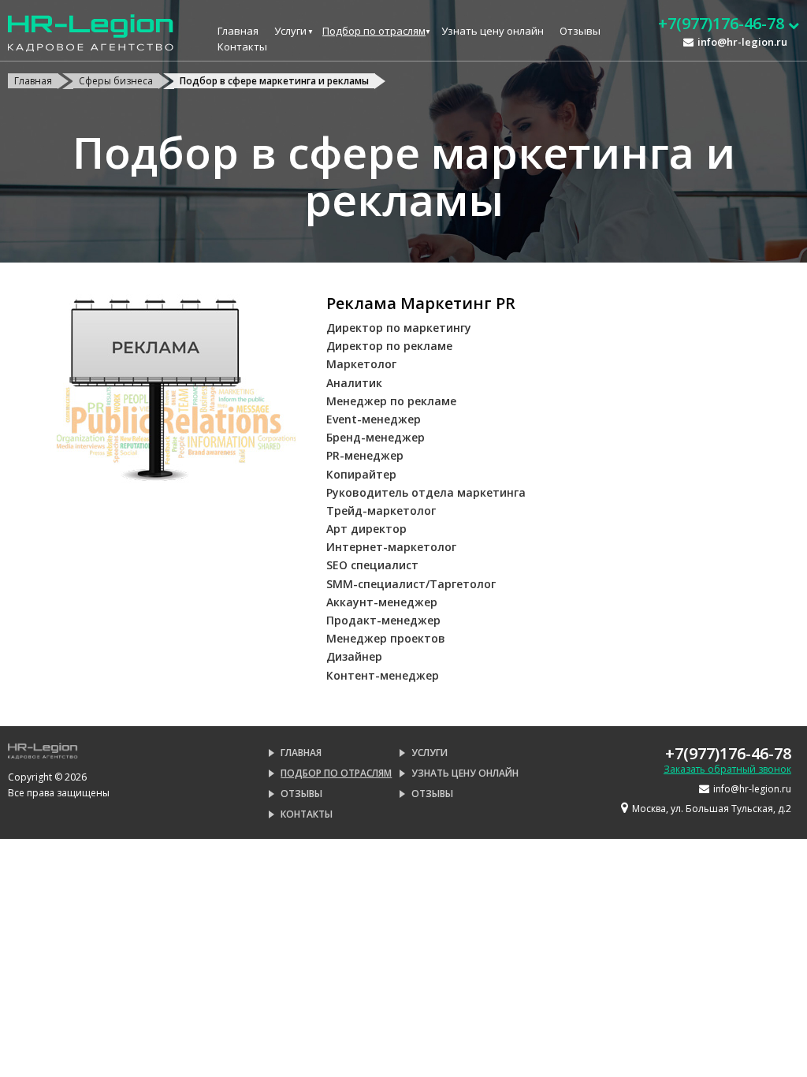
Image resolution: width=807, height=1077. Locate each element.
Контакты (242, 46)
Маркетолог (361, 363)
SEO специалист (372, 564)
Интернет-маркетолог (391, 546)
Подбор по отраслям (374, 31)
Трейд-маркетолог (381, 510)
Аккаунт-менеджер (381, 601)
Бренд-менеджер (375, 437)
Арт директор (366, 528)
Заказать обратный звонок (727, 769)
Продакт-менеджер (383, 620)
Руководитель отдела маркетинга (426, 492)
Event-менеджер (373, 419)
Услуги (290, 31)
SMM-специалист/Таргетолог (411, 583)
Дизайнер (354, 656)
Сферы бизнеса (116, 81)
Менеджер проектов (385, 638)
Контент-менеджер (382, 675)
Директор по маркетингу (398, 327)
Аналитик (354, 382)
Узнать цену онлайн (492, 31)
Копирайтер (361, 474)
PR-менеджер (365, 455)
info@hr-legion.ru (742, 42)
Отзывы (580, 31)
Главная (238, 31)
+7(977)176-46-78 (728, 753)
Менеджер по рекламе (391, 400)
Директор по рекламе (389, 345)
